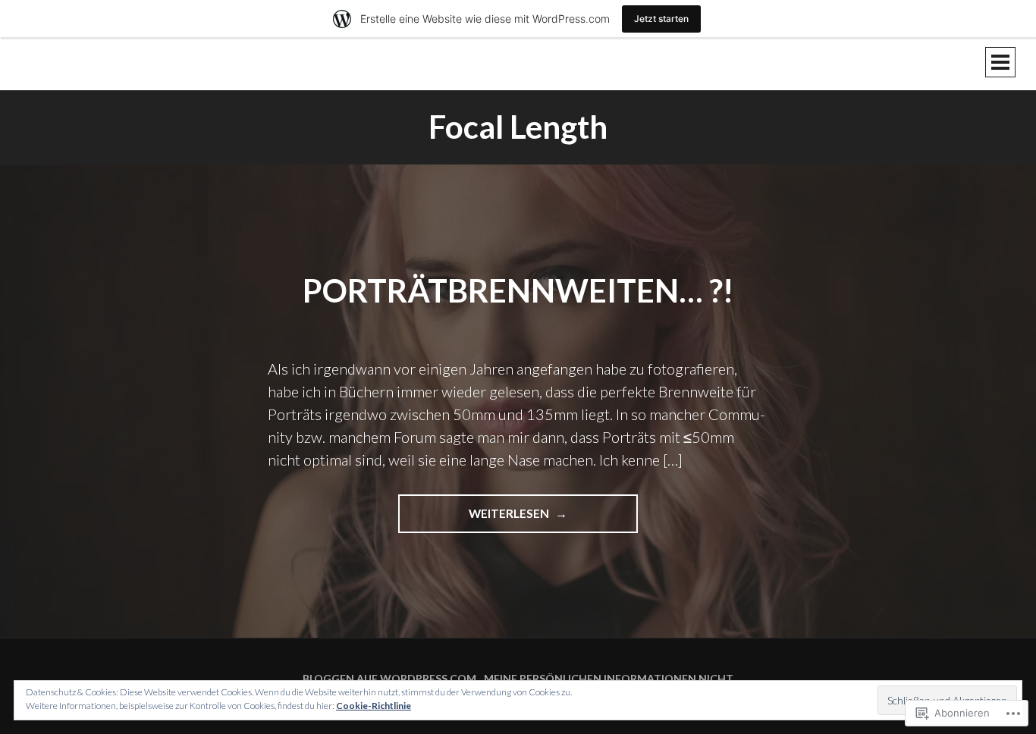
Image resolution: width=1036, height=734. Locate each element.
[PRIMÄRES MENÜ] (1000, 62)
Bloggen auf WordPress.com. (391, 678)
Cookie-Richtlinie (373, 705)
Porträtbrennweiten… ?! (518, 290)
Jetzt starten (661, 18)
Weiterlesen (474, 519)
